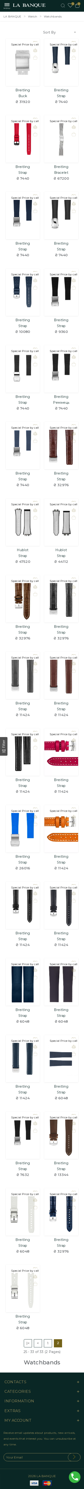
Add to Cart (22, 80)
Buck (22, 96)
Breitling (22, 90)
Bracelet (61, 173)
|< (28, 1343)
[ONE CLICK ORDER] (35, 57)
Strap (61, 96)
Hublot (22, 550)
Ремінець (61, 402)
